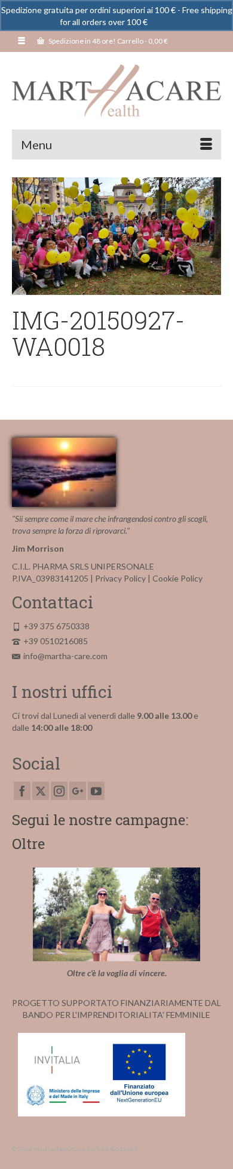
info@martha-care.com (65, 656)
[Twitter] (40, 791)
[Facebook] (22, 791)
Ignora (161, 22)
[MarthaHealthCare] (116, 91)
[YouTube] (96, 791)
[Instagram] (59, 791)
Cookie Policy (177, 578)
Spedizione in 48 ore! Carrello (107, 40)
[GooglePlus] (77, 791)
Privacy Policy (120, 578)
